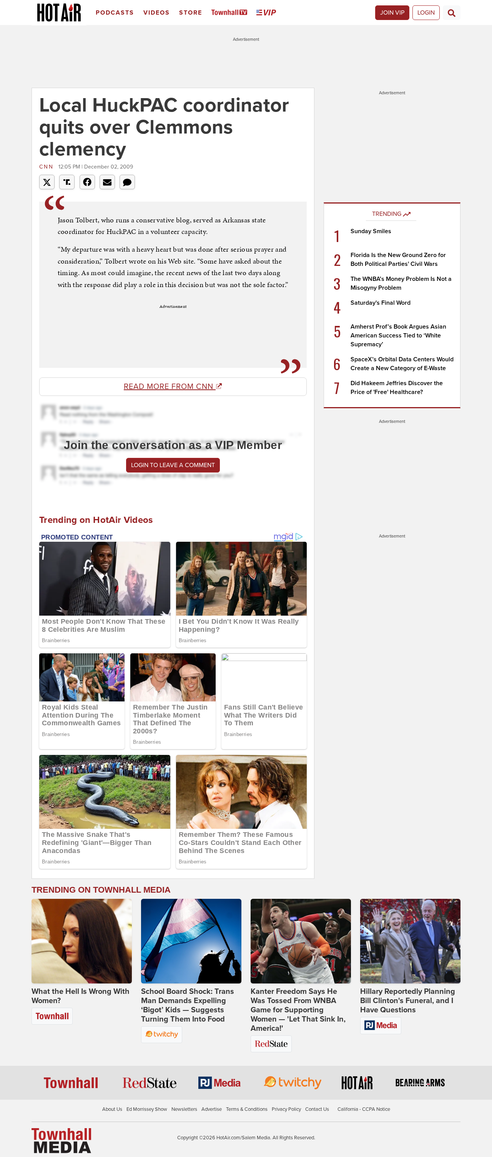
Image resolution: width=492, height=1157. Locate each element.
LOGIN (426, 13)
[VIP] (267, 13)
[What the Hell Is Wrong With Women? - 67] (82, 941)
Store (190, 13)
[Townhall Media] (61, 1140)
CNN (48, 167)
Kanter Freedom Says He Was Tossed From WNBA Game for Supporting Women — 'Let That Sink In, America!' (298, 1010)
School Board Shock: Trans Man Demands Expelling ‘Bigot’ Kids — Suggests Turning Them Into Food (187, 1005)
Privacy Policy (286, 1109)
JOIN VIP (392, 13)
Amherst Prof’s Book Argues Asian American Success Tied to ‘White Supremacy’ (398, 335)
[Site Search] (451, 12)
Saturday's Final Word (381, 303)
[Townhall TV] (230, 13)
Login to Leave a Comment (173, 465)
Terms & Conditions (247, 1109)
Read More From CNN (170, 386)
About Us (112, 1109)
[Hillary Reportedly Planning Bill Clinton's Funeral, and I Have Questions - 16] (410, 941)
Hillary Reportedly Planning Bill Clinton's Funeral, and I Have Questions (407, 1001)
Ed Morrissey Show (146, 1109)
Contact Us (317, 1109)
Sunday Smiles (371, 231)
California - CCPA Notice (363, 1109)
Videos (156, 13)
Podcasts (115, 13)
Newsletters (184, 1109)
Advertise (211, 1109)
